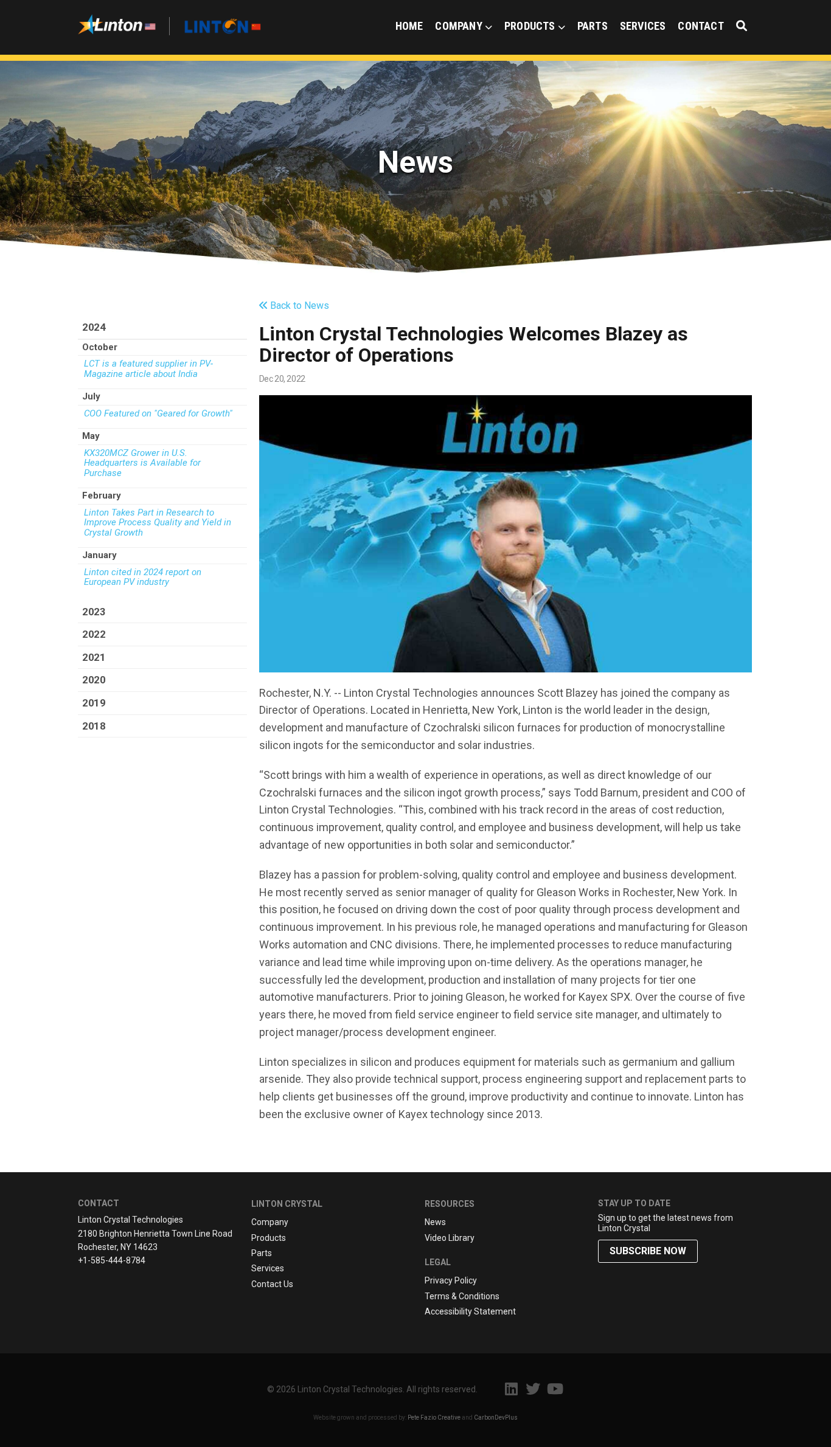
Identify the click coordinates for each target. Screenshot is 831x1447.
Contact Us (272, 1284)
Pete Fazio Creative (434, 1417)
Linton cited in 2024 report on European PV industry (142, 577)
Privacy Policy (451, 1280)
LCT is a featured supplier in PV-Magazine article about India (148, 369)
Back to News (298, 305)
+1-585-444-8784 (111, 1260)
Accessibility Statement (470, 1311)
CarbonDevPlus (496, 1417)
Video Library (450, 1238)
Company (458, 25)
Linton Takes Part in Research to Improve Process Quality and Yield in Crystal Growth (157, 523)
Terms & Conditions (462, 1296)
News (435, 1222)
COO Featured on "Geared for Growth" (158, 414)
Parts (592, 25)
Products (529, 25)
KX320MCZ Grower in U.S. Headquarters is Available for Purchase (142, 463)
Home (409, 25)
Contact (700, 25)
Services (643, 25)
